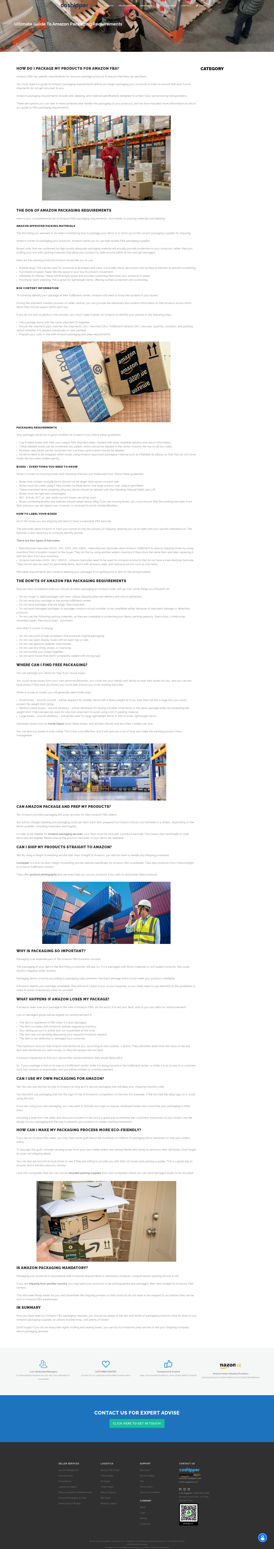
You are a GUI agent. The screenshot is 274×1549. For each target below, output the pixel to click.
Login (142, 1513)
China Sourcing (65, 1476)
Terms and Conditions (150, 1492)
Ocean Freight (107, 1487)
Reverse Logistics (109, 1503)
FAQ (142, 1481)
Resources (145, 1470)
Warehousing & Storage (69, 1503)
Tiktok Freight (107, 1476)
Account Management (69, 1470)
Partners (143, 1518)
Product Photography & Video (72, 1498)
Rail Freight (106, 1498)
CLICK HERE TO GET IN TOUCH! (137, 1423)
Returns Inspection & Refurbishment (75, 1492)
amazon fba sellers (39, 28)
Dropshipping (65, 1481)
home (17, 28)
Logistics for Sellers (68, 1487)
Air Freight (105, 1481)
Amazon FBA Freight (110, 1470)
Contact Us (145, 1524)
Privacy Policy (146, 1487)
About (142, 1507)
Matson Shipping (108, 1492)
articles (25, 28)
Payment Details (147, 1476)
